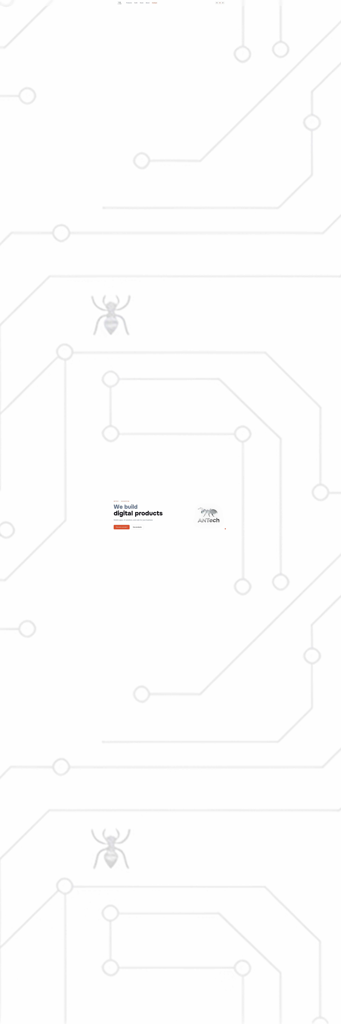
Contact (154, 3)
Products (129, 3)
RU (217, 3)
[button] (208, 515)
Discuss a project (121, 527)
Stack (141, 3)
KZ (223, 3)
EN (220, 3)
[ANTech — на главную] (119, 3)
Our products (137, 527)
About (147, 3)
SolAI (135, 3)
